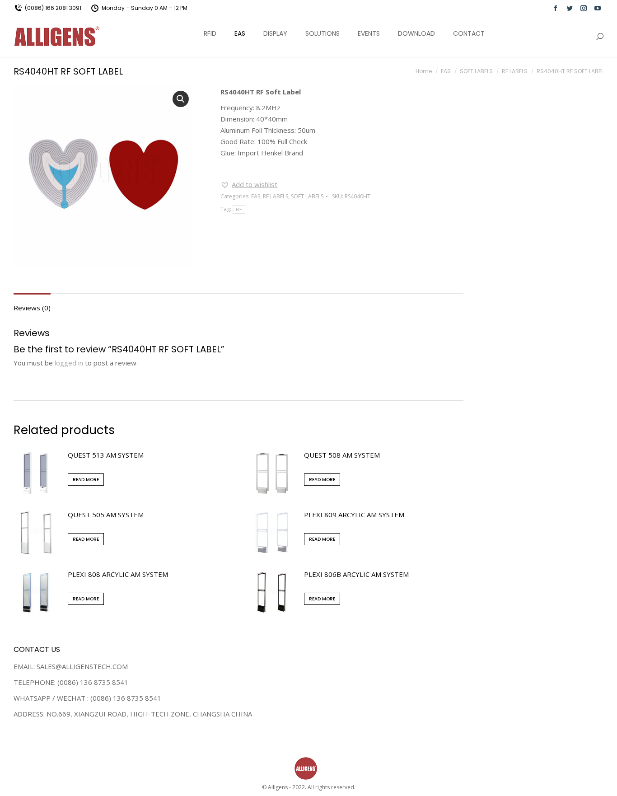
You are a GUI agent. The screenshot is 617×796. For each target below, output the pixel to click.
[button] (248, 184)
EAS (255, 196)
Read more (86, 479)
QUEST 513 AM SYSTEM (106, 454)
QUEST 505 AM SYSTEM (106, 514)
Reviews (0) (32, 307)
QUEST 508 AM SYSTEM (342, 454)
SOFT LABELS (307, 196)
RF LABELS (275, 196)
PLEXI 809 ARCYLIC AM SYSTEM (354, 514)
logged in (69, 362)
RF (239, 209)
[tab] (32, 303)
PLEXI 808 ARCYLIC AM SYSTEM (118, 574)
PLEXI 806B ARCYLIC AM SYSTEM (356, 574)
